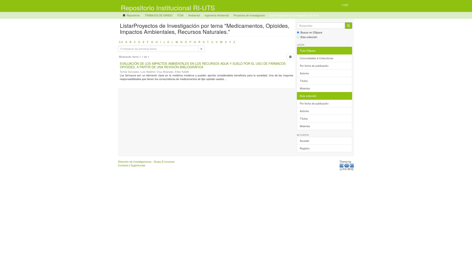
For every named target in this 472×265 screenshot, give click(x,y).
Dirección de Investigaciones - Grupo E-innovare (146, 161)
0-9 (121, 42)
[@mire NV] (346, 167)
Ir (201, 49)
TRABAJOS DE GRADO (159, 15)
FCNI (180, 15)
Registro (305, 148)
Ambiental (194, 15)
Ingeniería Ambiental (217, 15)
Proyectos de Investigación (249, 15)
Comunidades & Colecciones (316, 58)
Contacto (123, 165)
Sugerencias (138, 165)
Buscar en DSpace (311, 32)
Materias (305, 88)
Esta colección (309, 37)
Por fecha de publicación (314, 66)
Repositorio (133, 15)
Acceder (304, 141)
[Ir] (348, 25)
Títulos (304, 81)
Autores (304, 73)
